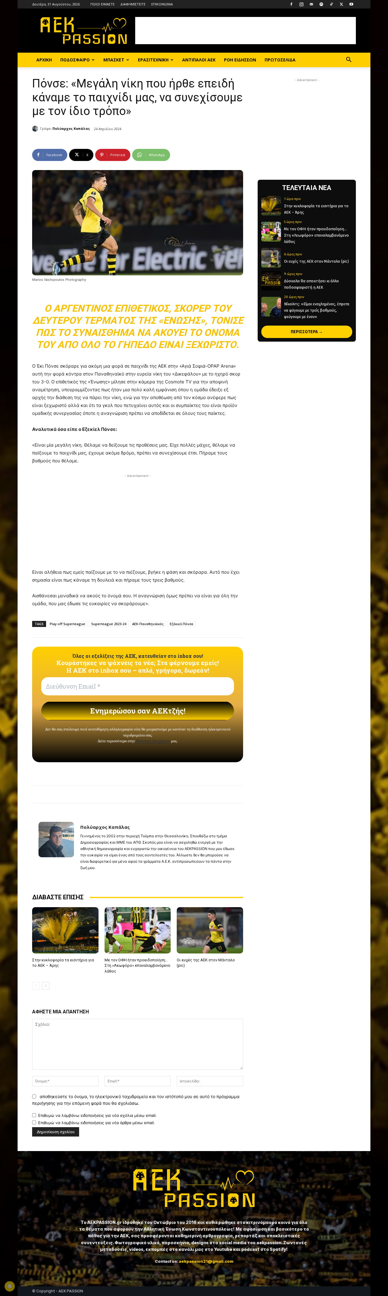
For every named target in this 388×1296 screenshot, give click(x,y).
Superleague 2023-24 (108, 624)
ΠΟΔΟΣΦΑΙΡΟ (75, 60)
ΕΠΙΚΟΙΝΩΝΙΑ (162, 4)
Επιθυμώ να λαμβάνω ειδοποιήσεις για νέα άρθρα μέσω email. (96, 1122)
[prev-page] (36, 986)
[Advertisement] (245, 30)
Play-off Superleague (67, 624)
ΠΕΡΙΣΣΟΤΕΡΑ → (307, 331)
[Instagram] (301, 4)
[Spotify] (321, 4)
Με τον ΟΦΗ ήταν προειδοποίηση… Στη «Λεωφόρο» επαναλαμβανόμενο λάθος (137, 965)
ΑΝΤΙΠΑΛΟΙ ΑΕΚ (199, 60)
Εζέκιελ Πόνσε (181, 624)
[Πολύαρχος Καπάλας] (36, 129)
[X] (341, 4)
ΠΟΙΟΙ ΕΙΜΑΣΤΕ (102, 4)
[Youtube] (351, 4)
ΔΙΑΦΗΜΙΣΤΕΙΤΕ (133, 4)
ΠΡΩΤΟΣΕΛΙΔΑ (280, 60)
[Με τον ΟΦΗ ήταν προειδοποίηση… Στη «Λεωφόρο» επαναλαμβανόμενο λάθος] (138, 930)
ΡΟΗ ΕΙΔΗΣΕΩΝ (240, 60)
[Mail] (311, 4)
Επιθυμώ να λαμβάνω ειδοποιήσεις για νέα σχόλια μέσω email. (97, 1115)
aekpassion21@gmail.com (206, 1261)
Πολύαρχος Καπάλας (71, 128)
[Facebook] (291, 4)
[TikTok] (331, 4)
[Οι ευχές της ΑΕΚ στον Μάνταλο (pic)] (210, 930)
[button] (348, 60)
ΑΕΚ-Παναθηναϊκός (148, 624)
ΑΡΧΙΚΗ (44, 60)
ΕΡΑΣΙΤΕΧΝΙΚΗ (153, 60)
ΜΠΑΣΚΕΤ (113, 60)
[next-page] (45, 986)
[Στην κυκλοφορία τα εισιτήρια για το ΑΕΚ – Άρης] (65, 930)
